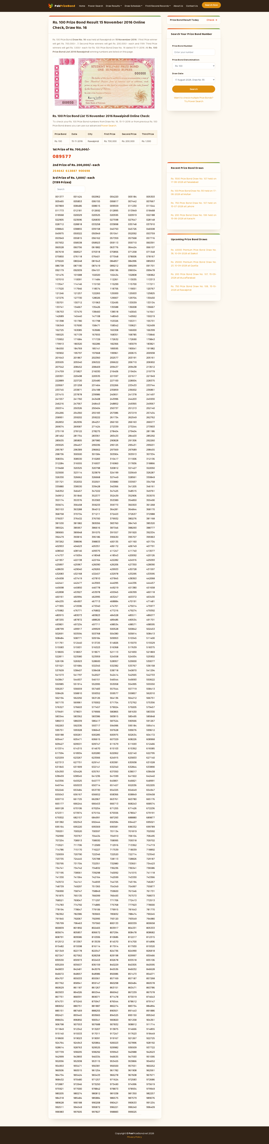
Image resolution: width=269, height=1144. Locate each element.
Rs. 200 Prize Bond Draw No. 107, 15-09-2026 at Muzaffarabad (193, 275)
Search (194, 89)
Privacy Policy (134, 1137)
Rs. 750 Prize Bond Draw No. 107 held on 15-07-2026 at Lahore (193, 204)
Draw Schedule (133, 6)
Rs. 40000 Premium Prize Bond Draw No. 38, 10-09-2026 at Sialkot (193, 251)
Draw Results (113, 6)
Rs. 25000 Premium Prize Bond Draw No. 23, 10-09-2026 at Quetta (193, 263)
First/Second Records (157, 6)
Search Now (211, 5)
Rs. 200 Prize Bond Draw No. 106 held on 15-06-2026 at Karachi (193, 216)
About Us (178, 6)
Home (82, 6)
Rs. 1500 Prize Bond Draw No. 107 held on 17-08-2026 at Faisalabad (193, 180)
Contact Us (192, 6)
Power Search (95, 6)
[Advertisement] (193, 136)
